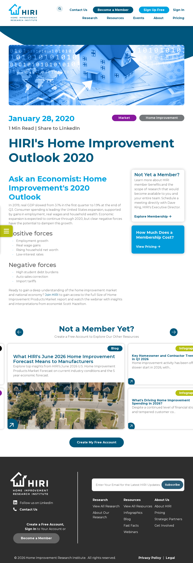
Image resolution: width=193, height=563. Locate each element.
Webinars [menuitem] (131, 532)
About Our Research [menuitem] (101, 515)
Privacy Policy (150, 558)
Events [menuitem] (138, 18)
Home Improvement (162, 118)
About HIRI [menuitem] (163, 506)
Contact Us (78, 10)
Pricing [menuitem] (178, 18)
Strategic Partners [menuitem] (168, 519)
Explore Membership (151, 216)
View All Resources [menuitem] (138, 506)
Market (124, 118)
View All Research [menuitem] (106, 506)
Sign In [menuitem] (178, 10)
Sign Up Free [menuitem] (154, 10)
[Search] (60, 9)
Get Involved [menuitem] (164, 525)
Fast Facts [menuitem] (131, 525)
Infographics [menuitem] (133, 513)
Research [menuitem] (89, 18)
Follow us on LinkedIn (36, 503)
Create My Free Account (96, 442)
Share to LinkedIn (59, 128)
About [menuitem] (158, 18)
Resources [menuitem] (115, 18)
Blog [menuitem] (127, 519)
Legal (170, 558)
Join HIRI (51, 295)
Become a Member (113, 10)
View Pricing (147, 246)
